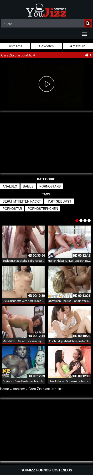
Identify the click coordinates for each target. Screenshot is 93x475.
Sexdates (46, 45)
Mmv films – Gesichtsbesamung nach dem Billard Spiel (35, 341)
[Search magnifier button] (88, 23)
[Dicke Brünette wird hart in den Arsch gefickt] (23, 282)
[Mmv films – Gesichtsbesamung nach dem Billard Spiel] (23, 322)
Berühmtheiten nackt (22, 201)
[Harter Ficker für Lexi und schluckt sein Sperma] (69, 242)
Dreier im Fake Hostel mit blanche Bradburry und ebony (37, 381)
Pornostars (50, 186)
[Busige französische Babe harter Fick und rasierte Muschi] (23, 242)
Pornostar (12, 208)
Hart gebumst (58, 201)
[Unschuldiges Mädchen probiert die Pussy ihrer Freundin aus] (69, 322)
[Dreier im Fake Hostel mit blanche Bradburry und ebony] (23, 362)
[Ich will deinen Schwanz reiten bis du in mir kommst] (69, 362)
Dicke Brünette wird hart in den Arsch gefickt (30, 301)
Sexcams (15, 45)
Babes (28, 186)
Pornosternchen (43, 208)
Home (4, 388)
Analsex (10, 186)
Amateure (77, 45)
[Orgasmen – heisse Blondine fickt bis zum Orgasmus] (69, 282)
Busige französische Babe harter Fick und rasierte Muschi (37, 260)
